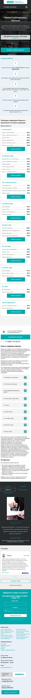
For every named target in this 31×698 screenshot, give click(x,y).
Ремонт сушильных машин (22, 631)
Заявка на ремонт (16, 149)
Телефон (15, 607)
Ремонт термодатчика (8, 140)
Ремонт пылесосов (20, 635)
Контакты (3, 647)
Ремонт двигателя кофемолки (10, 235)
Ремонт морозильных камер (22, 634)
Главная (3, 11)
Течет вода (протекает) (9, 182)
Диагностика (8, 493)
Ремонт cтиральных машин (7, 631)
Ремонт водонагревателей (22, 637)
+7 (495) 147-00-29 (10, 7)
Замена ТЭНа (5, 137)
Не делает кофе (7, 267)
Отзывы (2, 648)
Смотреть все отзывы (15, 585)
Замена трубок (6, 193)
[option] (15, 563)
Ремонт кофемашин (5, 638)
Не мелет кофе (6, 225)
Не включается (7, 129)
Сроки (8, 486)
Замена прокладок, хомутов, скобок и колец (14, 190)
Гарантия (8, 489)
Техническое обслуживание (9, 249)
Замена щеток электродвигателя (10, 230)
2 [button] (16, 576)
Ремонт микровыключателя (9, 135)
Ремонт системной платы (8, 143)
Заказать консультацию (10, 692)
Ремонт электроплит (21, 629)
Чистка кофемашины (8, 302)
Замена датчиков (6, 214)
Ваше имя (15, 601)
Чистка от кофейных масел (9, 171)
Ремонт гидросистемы (8, 166)
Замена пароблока (7, 257)
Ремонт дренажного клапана (9, 161)
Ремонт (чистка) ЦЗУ (7, 145)
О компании (3, 644)
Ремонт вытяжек (20, 632)
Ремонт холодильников (6, 629)
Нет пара (5, 286)
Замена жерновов (7, 233)
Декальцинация (6, 164)
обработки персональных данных (17, 619)
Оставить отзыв (15, 581)
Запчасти (23, 486)
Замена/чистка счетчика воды (10, 159)
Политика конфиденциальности (8, 650)
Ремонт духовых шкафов (6, 635)
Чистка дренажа (6, 185)
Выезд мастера (22, 489)
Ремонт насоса (6, 169)
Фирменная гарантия (5, 645)
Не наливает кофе (7, 156)
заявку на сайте (15, 69)
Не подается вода (7, 203)
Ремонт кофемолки (7, 228)
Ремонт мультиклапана (8, 132)
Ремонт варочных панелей (7, 637)
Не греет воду (6, 246)
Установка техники (20, 638)
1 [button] (14, 576)
